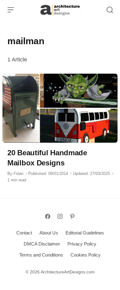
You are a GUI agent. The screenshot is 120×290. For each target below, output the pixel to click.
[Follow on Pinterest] (72, 216)
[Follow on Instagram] (60, 216)
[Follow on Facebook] (47, 216)
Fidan (18, 173)
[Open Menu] (11, 10)
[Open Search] (110, 10)
